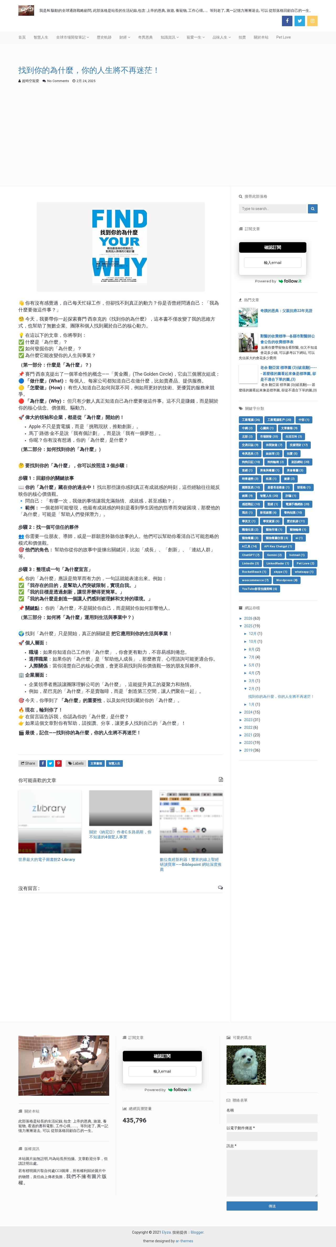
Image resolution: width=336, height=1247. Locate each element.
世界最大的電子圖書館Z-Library (46, 859)
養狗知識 (293, 512)
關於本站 (261, 37)
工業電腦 (251, 420)
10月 (253, 641)
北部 (247, 436)
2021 (248, 735)
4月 (252, 673)
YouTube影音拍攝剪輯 (259, 589)
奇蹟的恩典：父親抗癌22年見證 (286, 311)
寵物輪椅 (298, 529)
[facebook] (287, 21)
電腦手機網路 (297, 504)
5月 (252, 665)
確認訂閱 (272, 247)
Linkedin (250, 563)
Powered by (265, 281)
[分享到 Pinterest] (58, 763)
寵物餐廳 (250, 538)
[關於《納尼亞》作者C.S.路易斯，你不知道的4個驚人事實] (120, 808)
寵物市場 (274, 529)
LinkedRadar (277, 563)
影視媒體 (268, 512)
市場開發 (269, 436)
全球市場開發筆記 (71, 37)
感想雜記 (251, 504)
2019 (248, 750)
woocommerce (255, 580)
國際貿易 (251, 487)
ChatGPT (250, 555)
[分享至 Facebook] (42, 763)
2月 (252, 689)
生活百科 (294, 436)
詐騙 (291, 496)
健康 (289, 479)
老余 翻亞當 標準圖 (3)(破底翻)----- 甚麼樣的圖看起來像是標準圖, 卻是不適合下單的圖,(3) (288, 373)
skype (280, 572)
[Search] (313, 208)
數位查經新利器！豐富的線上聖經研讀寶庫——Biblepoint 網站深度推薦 (191, 864)
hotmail (296, 555)
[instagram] (312, 21)
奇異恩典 (145, 37)
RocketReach (254, 572)
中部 (304, 420)
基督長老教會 (278, 487)
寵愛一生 (194, 37)
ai (299, 538)
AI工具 (249, 546)
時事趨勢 (250, 479)
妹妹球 (272, 453)
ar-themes (184, 1241)
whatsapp (304, 572)
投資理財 (299, 445)
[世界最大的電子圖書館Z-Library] (49, 821)
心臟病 (267, 428)
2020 (248, 743)
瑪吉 (247, 512)
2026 (248, 618)
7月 (252, 657)
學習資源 (271, 521)
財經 (123, 37)
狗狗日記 (251, 462)
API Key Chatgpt (278, 546)
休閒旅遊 (274, 445)
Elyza (166, 1232)
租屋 (271, 479)
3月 (252, 681)
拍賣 (242, 37)
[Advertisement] (168, 126)
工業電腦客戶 (279, 420)
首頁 (22, 37)
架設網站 (300, 462)
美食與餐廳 (269, 470)
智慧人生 (41, 37)
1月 (252, 704)
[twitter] (300, 21)
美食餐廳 (295, 470)
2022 (248, 727)
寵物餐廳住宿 (277, 538)
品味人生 (220, 37)
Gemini (274, 555)
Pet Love (283, 37)
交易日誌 (250, 445)
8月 (252, 649)
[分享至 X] (50, 763)
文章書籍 (96, 763)
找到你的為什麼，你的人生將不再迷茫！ (281, 696)
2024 (248, 712)
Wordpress (286, 580)
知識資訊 (168, 37)
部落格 (304, 487)
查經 (247, 470)
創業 (247, 496)
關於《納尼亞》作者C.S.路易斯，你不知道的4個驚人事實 (120, 834)
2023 (248, 720)
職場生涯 (250, 529)
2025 (248, 626)
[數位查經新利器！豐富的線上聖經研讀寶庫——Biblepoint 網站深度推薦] (191, 821)
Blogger (197, 1232)
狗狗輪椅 (275, 462)
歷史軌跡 (104, 37)
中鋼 (247, 428)
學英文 (248, 521)
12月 (253, 633)
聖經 (272, 504)
